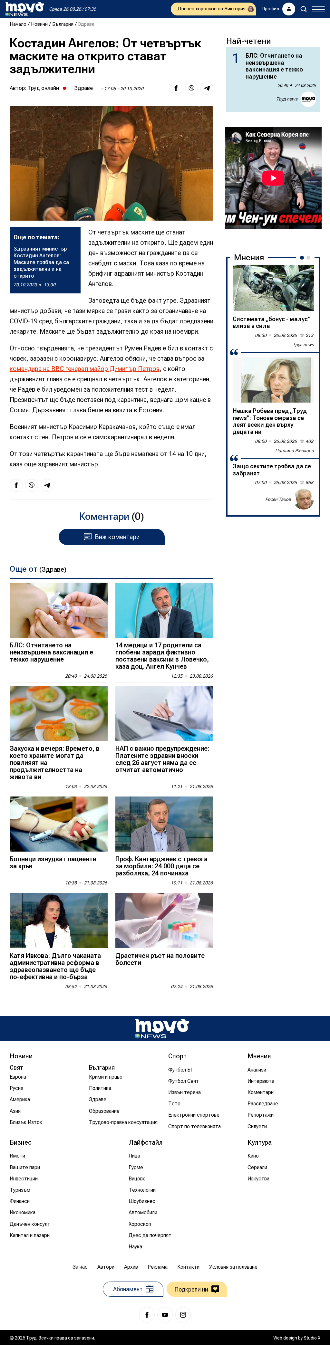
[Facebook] (147, 1314)
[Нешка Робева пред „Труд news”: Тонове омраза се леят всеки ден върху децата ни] (273, 380)
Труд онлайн (43, 88)
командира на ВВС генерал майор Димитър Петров (85, 369)
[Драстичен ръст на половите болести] (164, 920)
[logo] (24, 9)
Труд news (286, 98)
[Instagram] (183, 1314)
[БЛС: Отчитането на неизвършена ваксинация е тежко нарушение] (59, 610)
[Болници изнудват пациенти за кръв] (59, 824)
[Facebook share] (176, 88)
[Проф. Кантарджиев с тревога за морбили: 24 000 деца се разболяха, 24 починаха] (164, 824)
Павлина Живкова (294, 450)
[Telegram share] (206, 88)
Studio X (312, 1337)
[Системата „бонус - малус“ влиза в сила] (273, 288)
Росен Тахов (278, 499)
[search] (303, 9)
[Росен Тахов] (303, 499)
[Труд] (162, 1028)
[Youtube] (165, 1314)
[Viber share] (191, 88)
